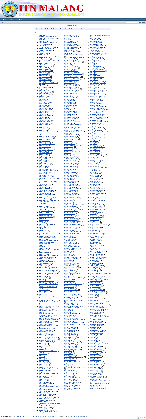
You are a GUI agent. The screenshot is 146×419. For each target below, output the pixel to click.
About (11, 19)
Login (2, 22)
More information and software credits (79, 416)
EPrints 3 (20, 416)
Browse (19, 19)
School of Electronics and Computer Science (45, 416)
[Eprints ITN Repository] (42, 17)
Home (4, 19)
